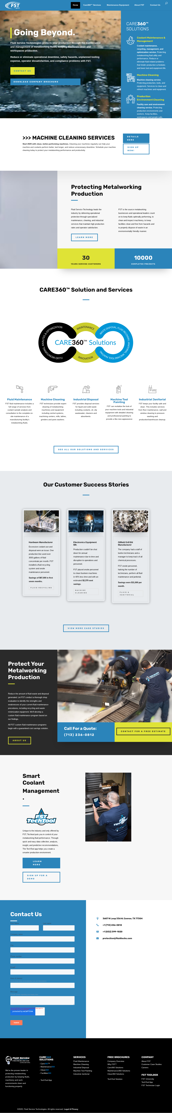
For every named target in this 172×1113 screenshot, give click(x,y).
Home (75, 5)
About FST (139, 5)
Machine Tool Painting (82, 1071)
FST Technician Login (150, 1085)
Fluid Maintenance (81, 1061)
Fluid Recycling (41, 588)
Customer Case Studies (151, 1064)
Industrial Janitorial (81, 1074)
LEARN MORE (37, 863)
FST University (147, 1079)
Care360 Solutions (115, 1067)
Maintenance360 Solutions (119, 1071)
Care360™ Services (92, 5)
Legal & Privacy (71, 1109)
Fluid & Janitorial (127, 593)
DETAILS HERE (133, 138)
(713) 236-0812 (79, 735)
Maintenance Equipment (118, 5)
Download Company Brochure (36, 82)
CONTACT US (22, 71)
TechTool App (46, 1080)
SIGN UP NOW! (133, 149)
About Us (19, 740)
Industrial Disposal (81, 1067)
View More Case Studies (86, 628)
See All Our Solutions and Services (86, 449)
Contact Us (155, 5)
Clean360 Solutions (116, 1074)
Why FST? (112, 1064)
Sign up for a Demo (37, 877)
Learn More (84, 237)
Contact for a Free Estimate (143, 731)
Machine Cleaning (148, 75)
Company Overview (116, 1061)
